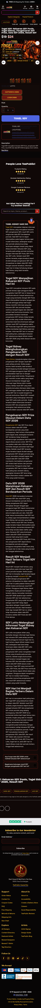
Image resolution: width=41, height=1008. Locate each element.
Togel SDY (9, 227)
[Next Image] (37, 62)
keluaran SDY (23, 576)
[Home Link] (9, 7)
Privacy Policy (25, 853)
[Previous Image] (3, 62)
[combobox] (19, 12)
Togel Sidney (10, 359)
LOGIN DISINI (12, 97)
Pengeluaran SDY (12, 425)
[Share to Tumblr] (7, 808)
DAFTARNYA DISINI (12, 92)
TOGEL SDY (20, 118)
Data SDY (9, 496)
